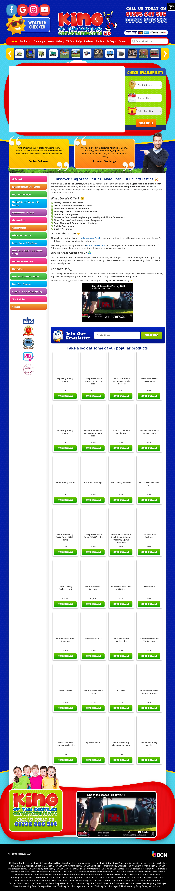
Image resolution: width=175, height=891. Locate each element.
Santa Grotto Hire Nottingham (77, 880)
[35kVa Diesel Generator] (121, 53)
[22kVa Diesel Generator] (53, 53)
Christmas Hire (18, 220)
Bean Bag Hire (69, 863)
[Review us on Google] (22, 10)
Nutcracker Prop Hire (74, 874)
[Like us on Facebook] (11, 10)
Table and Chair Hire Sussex (127, 883)
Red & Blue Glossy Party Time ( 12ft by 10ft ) (65, 537)
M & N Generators (95, 245)
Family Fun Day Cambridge (88, 865)
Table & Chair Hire (104, 883)
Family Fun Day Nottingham (34, 868)
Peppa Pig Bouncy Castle (65, 379)
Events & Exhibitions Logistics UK (31, 865)
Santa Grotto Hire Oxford (105, 880)
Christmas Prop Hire (118, 863)
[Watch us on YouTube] (44, 10)
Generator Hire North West (143, 868)
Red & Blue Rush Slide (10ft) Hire (121, 587)
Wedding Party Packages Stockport (144, 886)
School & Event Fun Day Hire (80, 883)
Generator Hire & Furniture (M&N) (27, 291)
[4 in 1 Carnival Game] (154, 53)
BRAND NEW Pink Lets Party (149, 483)
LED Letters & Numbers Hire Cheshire (91, 871)
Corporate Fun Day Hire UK (142, 863)
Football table (65, 690)
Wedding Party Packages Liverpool (39, 886)
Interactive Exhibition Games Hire (56, 871)
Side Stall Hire (18, 299)
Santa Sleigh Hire (57, 883)
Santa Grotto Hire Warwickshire (32, 883)
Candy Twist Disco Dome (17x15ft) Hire (93, 535)
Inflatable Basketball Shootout (65, 639)
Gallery (60, 41)
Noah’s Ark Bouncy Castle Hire (121, 431)
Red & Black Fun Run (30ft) (93, 691)
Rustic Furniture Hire (132, 874)
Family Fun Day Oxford (60, 868)
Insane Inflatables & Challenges (26, 186)
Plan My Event (18, 268)
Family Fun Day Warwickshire (86, 868)
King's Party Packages (21, 194)
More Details (65, 396)
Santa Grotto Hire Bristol (36, 877)
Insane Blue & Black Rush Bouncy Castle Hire (93, 433)
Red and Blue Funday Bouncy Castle (149, 431)
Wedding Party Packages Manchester (75, 886)
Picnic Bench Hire (112, 874)
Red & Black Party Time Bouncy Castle (121, 743)
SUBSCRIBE (151, 335)
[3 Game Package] (64, 53)
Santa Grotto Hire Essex (117, 877)
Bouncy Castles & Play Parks (24, 242)
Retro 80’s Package (93, 482)
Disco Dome (149, 586)
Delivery (39, 41)
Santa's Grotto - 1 (93, 638)
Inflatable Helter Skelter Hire (121, 639)
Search (146, 123)
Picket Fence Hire (94, 874)
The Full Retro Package (149, 535)
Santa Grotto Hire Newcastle (47, 880)
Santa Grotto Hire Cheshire (92, 877)
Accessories (17, 306)
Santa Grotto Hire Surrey (131, 880)
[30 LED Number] (98, 53)
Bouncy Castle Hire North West (92, 863)
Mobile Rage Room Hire (51, 874)
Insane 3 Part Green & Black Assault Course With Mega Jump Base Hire (121, 538)
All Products (17, 179)
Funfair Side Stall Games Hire (115, 868)
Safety (111, 41)
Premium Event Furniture (23, 212)
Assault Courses (19, 227)
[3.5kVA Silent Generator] (87, 53)
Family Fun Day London (138, 865)
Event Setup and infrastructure (25, 276)
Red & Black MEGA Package (93, 587)
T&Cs (69, 41)
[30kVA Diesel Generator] (109, 53)
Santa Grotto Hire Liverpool (144, 877)
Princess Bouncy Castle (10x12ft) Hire (65, 743)
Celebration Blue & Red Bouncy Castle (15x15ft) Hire (121, 381)
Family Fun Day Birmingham (61, 865)
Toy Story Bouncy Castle (65, 431)
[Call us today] (146, 14)
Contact (123, 41)
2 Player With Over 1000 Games (149, 379)
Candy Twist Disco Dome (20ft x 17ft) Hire (93, 381)
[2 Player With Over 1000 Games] (30, 53)
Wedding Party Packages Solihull (110, 886)
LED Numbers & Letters (22, 261)
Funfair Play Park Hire (121, 482)
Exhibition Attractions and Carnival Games (27, 252)
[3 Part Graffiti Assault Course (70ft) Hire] (75, 53)
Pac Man (121, 690)
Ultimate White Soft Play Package (149, 639)
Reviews (88, 41)
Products (25, 41)
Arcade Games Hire (51, 863)
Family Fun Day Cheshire (114, 865)
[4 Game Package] (143, 53)
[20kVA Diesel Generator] (42, 53)
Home (14, 41)
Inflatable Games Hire (21, 235)
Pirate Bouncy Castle (65, 482)
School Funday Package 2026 (65, 587)
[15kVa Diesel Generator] (19, 53)
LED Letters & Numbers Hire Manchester (131, 871)
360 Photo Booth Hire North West (24, 863)
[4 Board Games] (132, 53)
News (50, 41)
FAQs (79, 41)
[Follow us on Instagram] (33, 10)
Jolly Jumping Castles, (92, 238)
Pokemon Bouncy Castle (149, 743)
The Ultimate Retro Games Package (149, 691)
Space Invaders (93, 742)
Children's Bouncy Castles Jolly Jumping (25, 203)
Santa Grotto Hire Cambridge (64, 877)
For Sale (100, 41)
